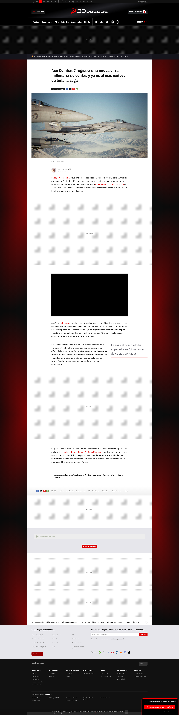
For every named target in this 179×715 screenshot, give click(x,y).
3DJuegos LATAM (54, 698)
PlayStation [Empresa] (39, 647)
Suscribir (143, 634)
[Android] (117, 22)
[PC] (96, 22)
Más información (92, 713)
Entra (131, 12)
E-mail (77, 89)
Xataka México (36, 698)
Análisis (36, 22)
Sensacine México (71, 698)
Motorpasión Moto (105, 676)
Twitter (70, 89)
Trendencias (120, 673)
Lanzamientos (76, 22)
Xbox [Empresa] (77, 643)
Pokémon (50, 56)
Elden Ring (59, 56)
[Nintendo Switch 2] (112, 22)
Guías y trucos (47, 22)
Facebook (67, 89)
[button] (64, 169)
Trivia (57, 22)
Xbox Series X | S (37, 635)
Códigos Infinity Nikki (52, 622)
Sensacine (69, 673)
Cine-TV (87, 22)
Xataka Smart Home (38, 682)
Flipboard (73, 89)
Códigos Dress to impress (115, 622)
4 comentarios (59, 89)
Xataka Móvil (36, 676)
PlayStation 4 (96, 491)
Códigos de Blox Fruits (132, 622)
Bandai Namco (117, 491)
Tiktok (129, 652)
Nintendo (125, 56)
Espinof (68, 676)
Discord (125, 652)
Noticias (61, 491)
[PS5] (101, 22)
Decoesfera (120, 676)
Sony (53, 647)
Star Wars (94, 56)
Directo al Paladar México (88, 698)
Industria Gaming (37, 639)
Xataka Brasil (36, 701)
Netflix (102, 56)
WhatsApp (99, 652)
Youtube (112, 652)
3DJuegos (89, 11)
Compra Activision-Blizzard (78, 648)
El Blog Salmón (138, 673)
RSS (121, 652)
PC (89, 491)
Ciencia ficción (76, 56)
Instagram (116, 652)
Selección (65, 22)
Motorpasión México (106, 698)
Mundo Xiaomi (36, 685)
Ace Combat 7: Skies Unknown (76, 491)
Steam (86, 56)
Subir (141, 664)
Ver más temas (37, 654)
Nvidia (109, 56)
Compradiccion (121, 679)
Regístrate (138, 12)
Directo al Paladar (88, 673)
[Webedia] (37, 663)
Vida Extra (52, 676)
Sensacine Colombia (72, 701)
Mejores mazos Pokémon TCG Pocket (93, 622)
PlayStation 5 (56, 635)
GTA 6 (67, 56)
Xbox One (105, 491)
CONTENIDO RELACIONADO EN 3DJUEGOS (65, 472)
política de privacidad (117, 639)
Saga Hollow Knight (38, 643)
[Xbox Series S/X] (107, 22)
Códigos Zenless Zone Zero (70, 622)
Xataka (34, 673)
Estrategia (117, 56)
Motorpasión (104, 673)
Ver (90, 546)
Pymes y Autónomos (140, 676)
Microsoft (55, 643)
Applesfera (35, 679)
